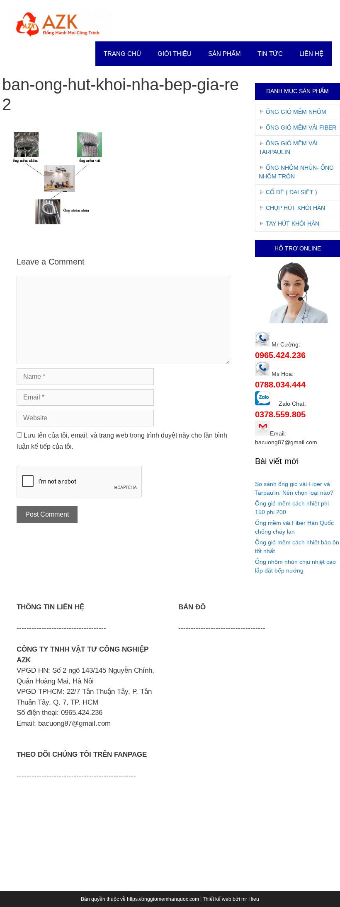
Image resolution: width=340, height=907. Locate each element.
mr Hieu (250, 899)
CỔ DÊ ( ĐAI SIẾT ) (291, 192)
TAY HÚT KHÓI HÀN (292, 223)
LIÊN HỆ (311, 53)
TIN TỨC (270, 53)
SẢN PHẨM (224, 53)
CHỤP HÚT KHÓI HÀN (295, 207)
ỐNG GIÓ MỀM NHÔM (296, 111)
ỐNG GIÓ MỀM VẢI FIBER (301, 127)
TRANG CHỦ (122, 53)
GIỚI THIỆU (175, 53)
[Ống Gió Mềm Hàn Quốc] (60, 24)
